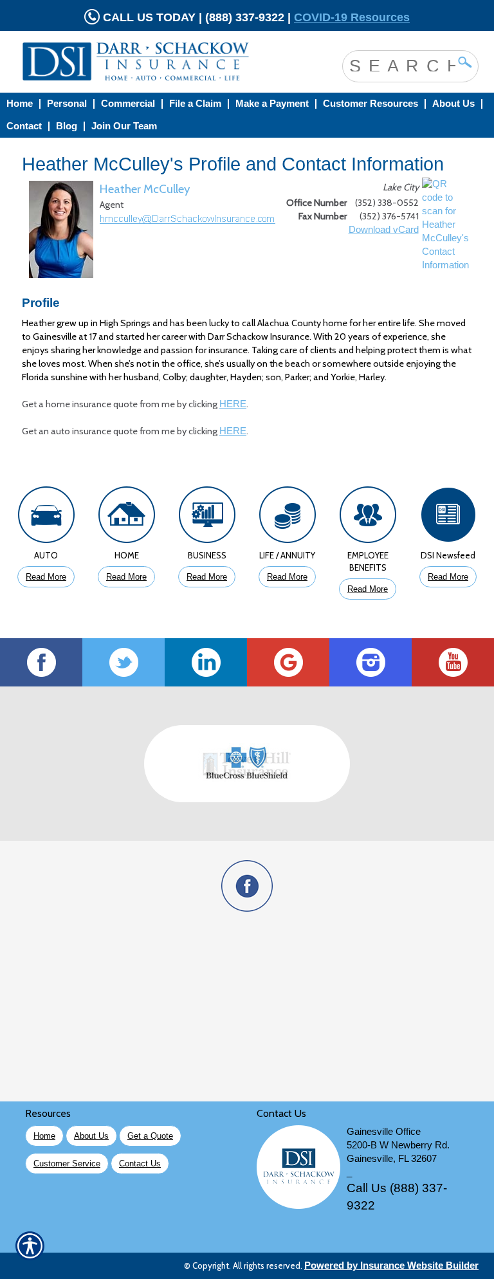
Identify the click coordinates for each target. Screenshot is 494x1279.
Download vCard (384, 230)
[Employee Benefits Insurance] (367, 517)
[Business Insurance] (206, 517)
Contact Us (140, 1163)
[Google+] (288, 662)
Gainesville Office (384, 1132)
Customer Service (66, 1163)
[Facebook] (41, 662)
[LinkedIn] (205, 662)
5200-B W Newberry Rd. (398, 1145)
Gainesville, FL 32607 (392, 1159)
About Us (91, 1136)
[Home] (146, 61)
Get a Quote (150, 1136)
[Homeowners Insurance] (126, 517)
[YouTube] (452, 662)
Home (44, 1136)
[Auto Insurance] (46, 517)
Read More (46, 577)
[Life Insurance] (287, 517)
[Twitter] (123, 662)
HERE (232, 404)
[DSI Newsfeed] (448, 517)
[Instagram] (370, 662)
